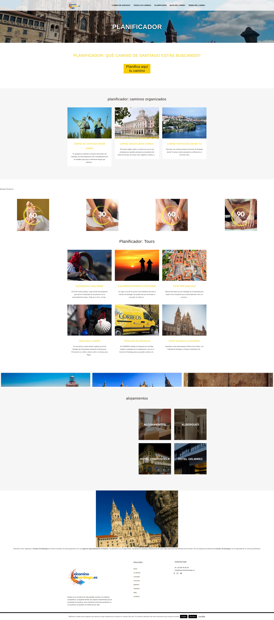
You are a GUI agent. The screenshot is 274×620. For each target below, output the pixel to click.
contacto (137, 596)
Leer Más (201, 616)
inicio (135, 569)
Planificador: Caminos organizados (137, 99)
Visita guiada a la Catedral (184, 341)
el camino (137, 573)
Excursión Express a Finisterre (137, 286)
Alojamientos (137, 398)
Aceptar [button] (183, 616)
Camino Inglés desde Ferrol (137, 144)
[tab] (137, 68)
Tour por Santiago (184, 286)
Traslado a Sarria (89, 341)
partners (136, 584)
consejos (137, 577)
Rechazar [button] (193, 616)
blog (135, 592)
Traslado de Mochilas (137, 341)
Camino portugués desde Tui (184, 144)
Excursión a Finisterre (89, 286)
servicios (137, 580)
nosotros (137, 588)
